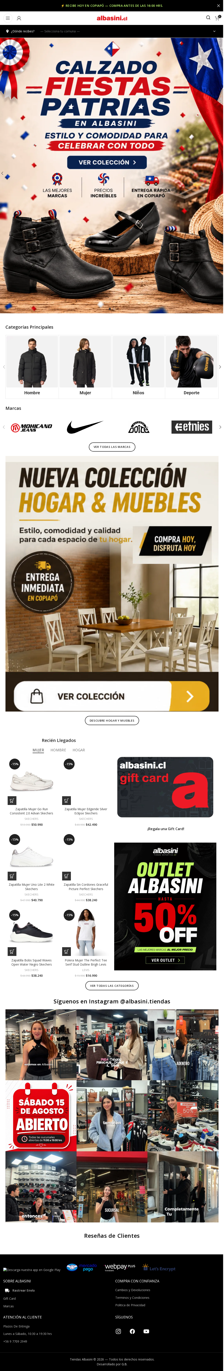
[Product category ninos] (136, 366)
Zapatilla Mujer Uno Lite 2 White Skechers (31, 880)
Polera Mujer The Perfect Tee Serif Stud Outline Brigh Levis (85, 955)
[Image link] (110, 581)
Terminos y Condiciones (131, 1287)
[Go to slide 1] (108, 309)
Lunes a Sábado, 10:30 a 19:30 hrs (27, 1323)
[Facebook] (131, 1319)
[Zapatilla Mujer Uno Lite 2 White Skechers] (31, 850)
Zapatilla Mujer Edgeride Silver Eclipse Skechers (84, 805)
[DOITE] (136, 426)
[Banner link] (163, 781)
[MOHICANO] (31, 426)
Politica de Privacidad (129, 1294)
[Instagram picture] (40, 1037)
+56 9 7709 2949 (15, 1331)
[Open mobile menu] (8, 18)
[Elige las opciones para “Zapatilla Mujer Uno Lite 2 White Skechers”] (12, 869)
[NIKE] (84, 426)
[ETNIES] (189, 426)
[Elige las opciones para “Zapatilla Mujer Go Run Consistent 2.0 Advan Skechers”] (12, 795)
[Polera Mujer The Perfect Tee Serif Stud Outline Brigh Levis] (84, 925)
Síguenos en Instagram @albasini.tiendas (110, 994)
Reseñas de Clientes (110, 1225)
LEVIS (84, 963)
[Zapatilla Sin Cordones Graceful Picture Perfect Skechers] (84, 850)
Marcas (8, 1296)
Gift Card (9, 1288)
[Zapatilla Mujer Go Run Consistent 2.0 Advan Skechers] (31, 775)
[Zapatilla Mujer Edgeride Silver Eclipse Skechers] (84, 775)
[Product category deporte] (188, 366)
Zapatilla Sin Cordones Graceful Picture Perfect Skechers (85, 880)
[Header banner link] (110, 5)
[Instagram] (117, 1319)
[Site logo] (110, 18)
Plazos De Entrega (16, 1316)
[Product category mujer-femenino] (84, 366)
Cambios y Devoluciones (131, 1279)
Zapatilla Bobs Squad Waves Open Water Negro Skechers (31, 955)
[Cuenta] (19, 18)
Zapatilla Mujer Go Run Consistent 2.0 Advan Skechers (31, 805)
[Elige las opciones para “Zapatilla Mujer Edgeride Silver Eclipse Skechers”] (65, 795)
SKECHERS (31, 813)
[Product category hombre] (31, 366)
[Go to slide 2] (113, 309)
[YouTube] (145, 1319)
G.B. (123, 1354)
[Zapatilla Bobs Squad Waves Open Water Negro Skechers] (31, 925)
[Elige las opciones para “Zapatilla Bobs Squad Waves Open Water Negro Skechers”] (12, 944)
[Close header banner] (215, 5)
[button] (216, 366)
